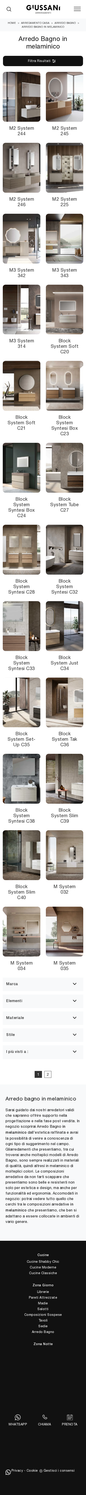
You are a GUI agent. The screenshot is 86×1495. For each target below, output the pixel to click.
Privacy (17, 1470)
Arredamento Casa (35, 23)
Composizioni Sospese (43, 1315)
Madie (43, 1303)
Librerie (43, 1292)
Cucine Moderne (43, 1267)
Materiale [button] (15, 1018)
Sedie (43, 1326)
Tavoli (43, 1320)
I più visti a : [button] (17, 1052)
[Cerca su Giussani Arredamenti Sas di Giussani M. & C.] (9, 9)
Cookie (32, 1470)
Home (12, 23)
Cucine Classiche (43, 1273)
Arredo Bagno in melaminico (43, 26)
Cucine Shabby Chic (43, 1261)
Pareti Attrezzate (43, 1297)
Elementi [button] (14, 1001)
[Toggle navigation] (77, 9)
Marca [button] (12, 984)
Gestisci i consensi (59, 1470)
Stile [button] (10, 1035)
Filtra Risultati (40, 61)
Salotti (43, 1309)
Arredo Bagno (65, 23)
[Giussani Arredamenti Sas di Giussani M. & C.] (43, 9)
